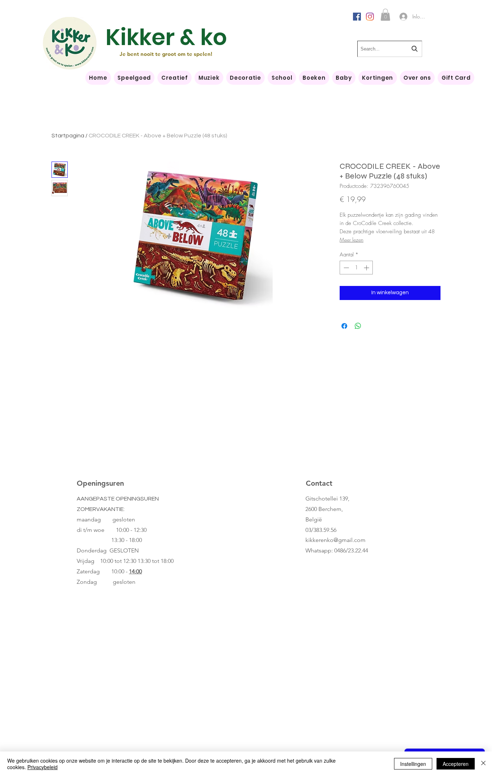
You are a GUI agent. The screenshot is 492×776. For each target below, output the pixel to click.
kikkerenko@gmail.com (335, 540)
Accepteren (456, 763)
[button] (385, 15)
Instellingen (413, 763)
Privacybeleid (42, 767)
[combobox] (389, 49)
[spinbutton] (356, 267)
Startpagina (68, 135)
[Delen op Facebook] (344, 326)
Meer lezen (351, 239)
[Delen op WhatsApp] (358, 326)
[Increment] (367, 267)
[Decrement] (345, 267)
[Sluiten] (483, 763)
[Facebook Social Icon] (357, 17)
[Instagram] (370, 17)
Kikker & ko (166, 37)
